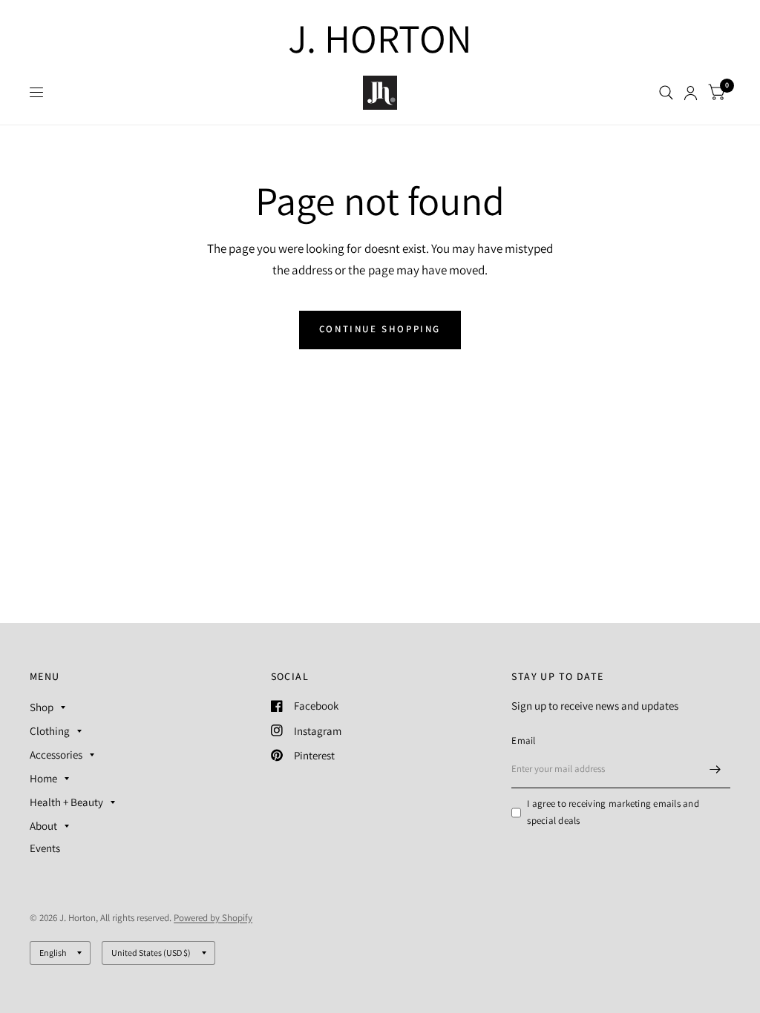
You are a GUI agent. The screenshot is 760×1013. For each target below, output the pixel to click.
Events (45, 848)
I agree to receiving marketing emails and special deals (613, 812)
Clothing (50, 731)
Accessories (56, 755)
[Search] (666, 93)
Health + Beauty (66, 802)
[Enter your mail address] (715, 769)
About (43, 826)
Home (43, 778)
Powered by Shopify (213, 917)
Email (523, 740)
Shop (41, 707)
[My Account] (690, 93)
